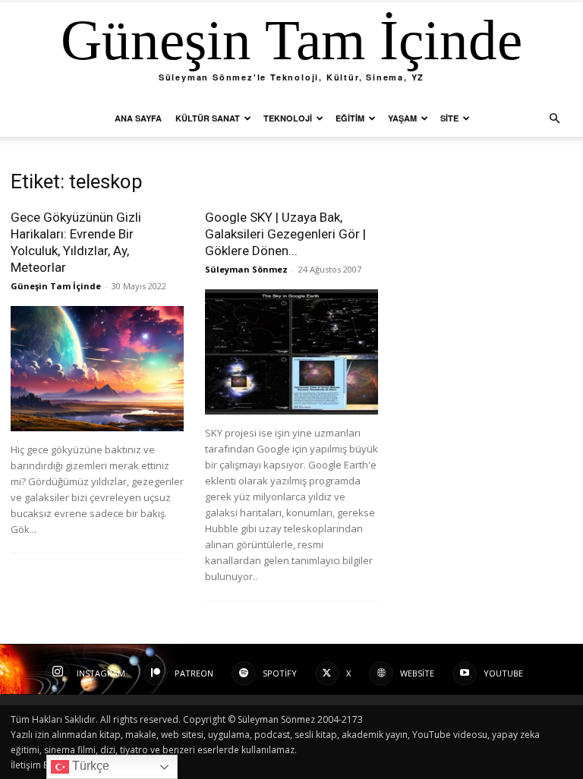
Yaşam (402, 118)
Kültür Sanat (207, 118)
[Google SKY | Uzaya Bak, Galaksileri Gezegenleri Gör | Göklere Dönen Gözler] (291, 352)
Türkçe (89, 765)
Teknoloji (287, 118)
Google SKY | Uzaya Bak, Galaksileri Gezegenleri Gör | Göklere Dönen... (285, 234)
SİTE (449, 118)
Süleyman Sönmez (246, 269)
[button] (554, 119)
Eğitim (350, 118)
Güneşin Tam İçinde (56, 286)
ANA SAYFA (138, 118)
